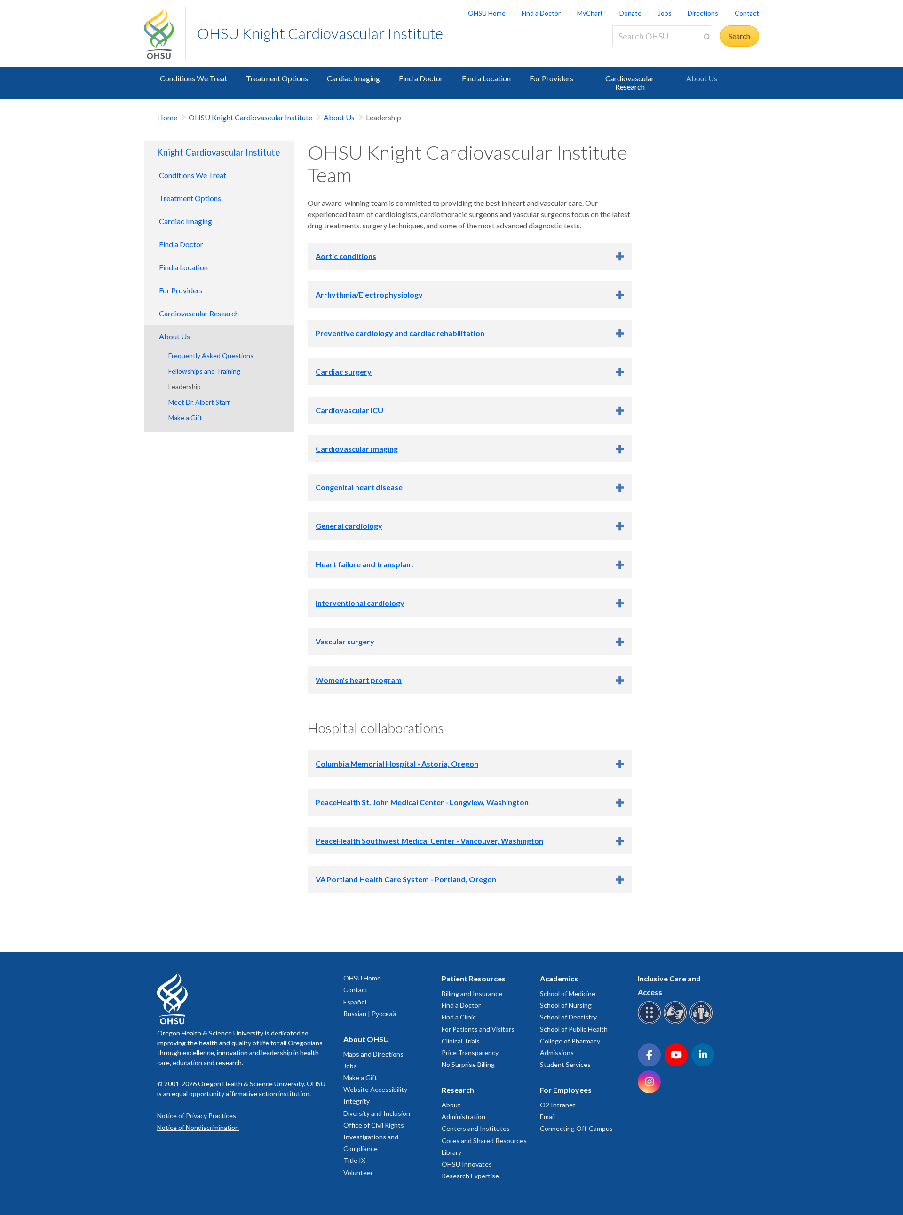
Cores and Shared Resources (484, 1140)
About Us (701, 78)
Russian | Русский (369, 1014)
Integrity (356, 1101)
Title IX (354, 1160)
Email (547, 1117)
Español (354, 1002)
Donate (630, 13)
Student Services (565, 1064)
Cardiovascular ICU (349, 410)
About (451, 1105)
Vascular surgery (345, 641)
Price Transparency (470, 1053)
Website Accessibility (375, 1089)
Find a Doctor (541, 13)
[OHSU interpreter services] (702, 1023)
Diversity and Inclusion (376, 1113)
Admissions (557, 1053)
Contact (747, 13)
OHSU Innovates (467, 1164)
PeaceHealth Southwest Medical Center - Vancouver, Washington (429, 840)
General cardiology (349, 525)
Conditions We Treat (193, 78)
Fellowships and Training (204, 371)
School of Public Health (574, 1029)
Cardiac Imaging (353, 78)
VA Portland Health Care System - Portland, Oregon (406, 879)
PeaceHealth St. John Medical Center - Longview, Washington (422, 802)
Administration (463, 1117)
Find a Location (486, 78)
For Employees (566, 1089)
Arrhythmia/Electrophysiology (369, 294)
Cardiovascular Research (629, 82)
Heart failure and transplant (365, 564)
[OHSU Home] (164, 33)
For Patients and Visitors (478, 1029)
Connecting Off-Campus (576, 1128)
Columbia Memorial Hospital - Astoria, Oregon (397, 763)
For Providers (551, 78)
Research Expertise (470, 1176)
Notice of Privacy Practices (196, 1116)
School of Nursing (566, 1005)
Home (167, 117)
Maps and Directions (373, 1054)
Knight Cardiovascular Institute (218, 152)
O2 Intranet (558, 1105)
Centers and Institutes (476, 1128)
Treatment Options (277, 78)
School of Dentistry (568, 1017)
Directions (703, 13)
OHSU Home (487, 13)
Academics (559, 978)
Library (451, 1152)
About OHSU (366, 1039)
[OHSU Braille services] (651, 1023)
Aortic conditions (346, 255)
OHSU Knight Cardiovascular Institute (320, 33)
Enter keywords (641, 52)
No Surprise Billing (468, 1064)
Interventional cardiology (360, 602)
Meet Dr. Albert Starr (199, 402)
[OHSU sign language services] (676, 1023)
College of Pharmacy (570, 1041)
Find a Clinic (459, 1017)
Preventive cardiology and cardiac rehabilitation (400, 333)
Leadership (184, 387)
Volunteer (358, 1172)
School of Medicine (567, 993)
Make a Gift (185, 418)
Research (458, 1089)
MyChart (590, 13)
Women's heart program (359, 679)
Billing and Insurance (472, 993)
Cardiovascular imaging (357, 448)
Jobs (665, 13)
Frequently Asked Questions (210, 356)
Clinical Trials (461, 1041)
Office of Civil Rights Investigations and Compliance (373, 1136)
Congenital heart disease (359, 487)
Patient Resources (474, 978)
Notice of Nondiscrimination (198, 1127)
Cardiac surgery (344, 371)
